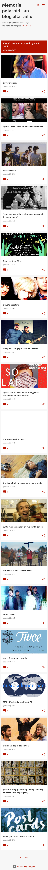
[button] (43, 91)
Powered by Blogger (25, 866)
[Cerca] (38, 5)
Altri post (24, 858)
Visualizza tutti (9, 50)
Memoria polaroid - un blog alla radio (17, 10)
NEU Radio (26, 26)
